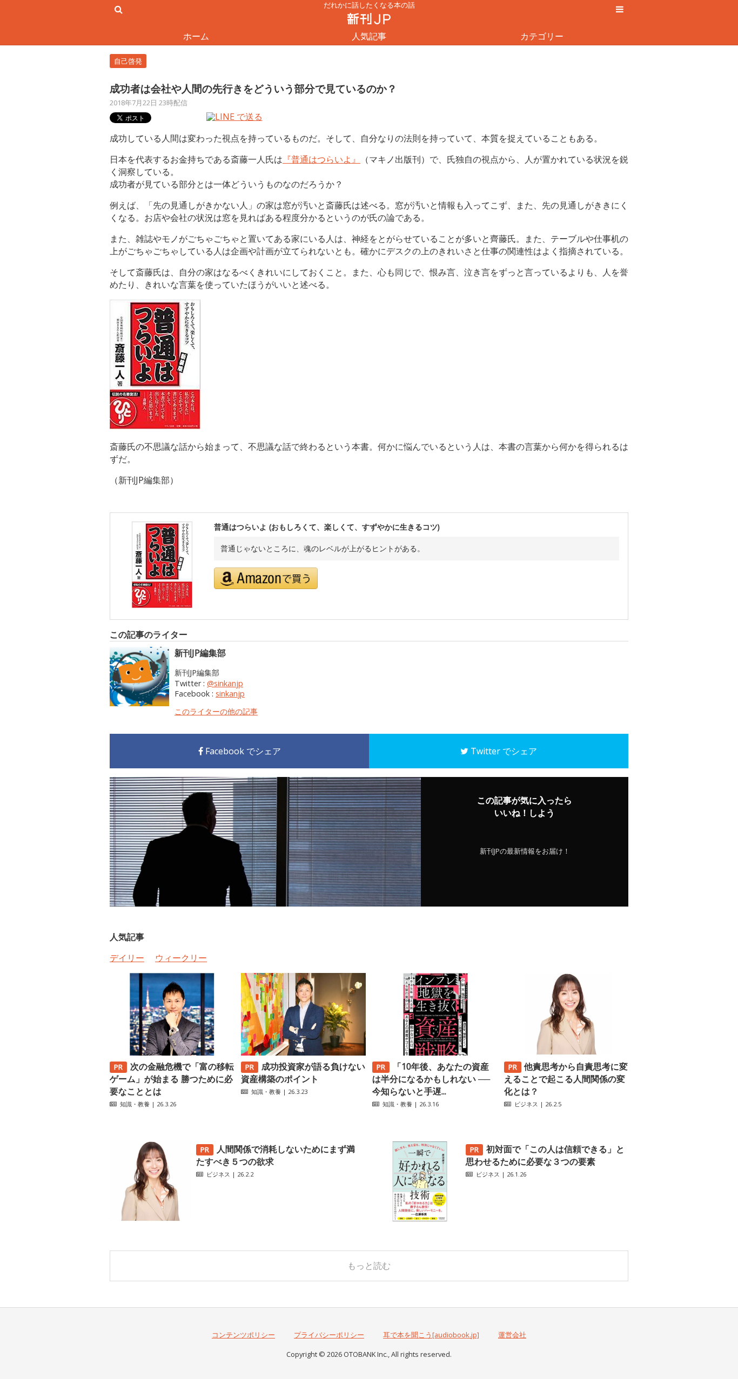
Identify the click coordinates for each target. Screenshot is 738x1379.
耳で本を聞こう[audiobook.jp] (431, 1335)
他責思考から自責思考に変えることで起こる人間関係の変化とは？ (566, 1078)
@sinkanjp (225, 683)
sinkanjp (230, 693)
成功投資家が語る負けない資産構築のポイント (303, 1072)
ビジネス (526, 1104)
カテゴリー (541, 36)
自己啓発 (128, 61)
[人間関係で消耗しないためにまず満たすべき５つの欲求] (150, 1219)
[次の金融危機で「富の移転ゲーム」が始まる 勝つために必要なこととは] (172, 1052)
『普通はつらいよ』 (321, 159)
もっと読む (369, 1266)
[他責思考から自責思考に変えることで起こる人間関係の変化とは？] (566, 1052)
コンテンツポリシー (243, 1335)
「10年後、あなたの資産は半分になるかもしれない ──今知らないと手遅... (431, 1078)
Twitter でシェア (502, 751)
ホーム (196, 36)
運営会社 (512, 1335)
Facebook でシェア (242, 751)
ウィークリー (181, 958)
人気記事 (369, 36)
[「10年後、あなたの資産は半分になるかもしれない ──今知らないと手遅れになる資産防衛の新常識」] (434, 1052)
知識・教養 (135, 1104)
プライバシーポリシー (329, 1335)
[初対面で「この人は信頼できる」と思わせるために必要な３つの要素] (419, 1219)
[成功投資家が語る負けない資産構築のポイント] (303, 1052)
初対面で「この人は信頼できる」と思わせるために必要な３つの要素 (545, 1155)
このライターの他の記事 (216, 711)
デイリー (127, 958)
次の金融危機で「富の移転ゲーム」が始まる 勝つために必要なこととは (172, 1078)
